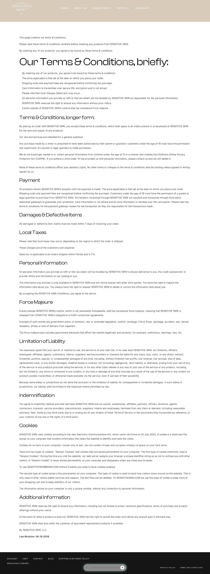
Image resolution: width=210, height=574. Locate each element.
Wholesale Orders (18, 563)
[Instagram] (198, 559)
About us (80, 8)
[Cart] (203, 7)
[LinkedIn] (203, 559)
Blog (51, 559)
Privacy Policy (168, 567)
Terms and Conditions (191, 567)
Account (12, 559)
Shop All (123, 8)
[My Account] (194, 8)
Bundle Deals (102, 8)
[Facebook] (194, 559)
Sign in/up (142, 8)
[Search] (190, 8)
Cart (25, 559)
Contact (38, 559)
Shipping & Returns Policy (74, 559)
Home (64, 8)
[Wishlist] (198, 7)
